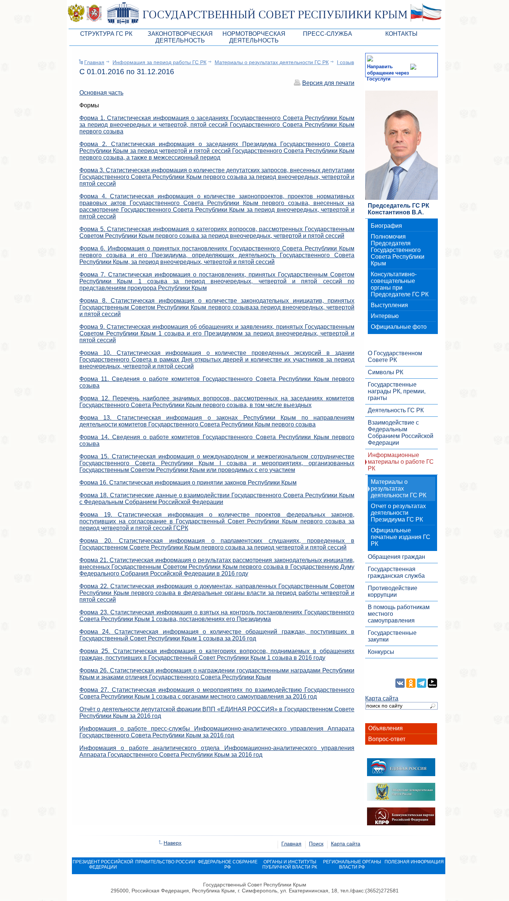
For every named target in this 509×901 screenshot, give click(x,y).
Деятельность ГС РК (396, 410)
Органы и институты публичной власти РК (289, 864)
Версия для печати (328, 83)
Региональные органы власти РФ (352, 864)
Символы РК (385, 372)
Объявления (385, 728)
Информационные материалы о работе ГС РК (401, 462)
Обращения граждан (396, 557)
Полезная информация (414, 861)
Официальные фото (399, 327)
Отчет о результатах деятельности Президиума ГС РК (398, 513)
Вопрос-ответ (386, 739)
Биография (386, 226)
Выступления (389, 305)
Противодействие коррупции (392, 591)
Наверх (172, 843)
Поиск (316, 844)
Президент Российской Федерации (103, 864)
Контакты (401, 34)
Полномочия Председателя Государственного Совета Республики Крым (397, 250)
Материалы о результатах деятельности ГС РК (272, 62)
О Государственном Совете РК (395, 356)
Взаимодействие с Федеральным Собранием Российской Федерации (400, 432)
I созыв (345, 62)
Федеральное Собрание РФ (227, 864)
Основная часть (101, 92)
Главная (94, 62)
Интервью (385, 316)
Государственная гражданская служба (396, 572)
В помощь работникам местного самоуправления (399, 614)
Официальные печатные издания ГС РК (400, 537)
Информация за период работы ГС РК (159, 62)
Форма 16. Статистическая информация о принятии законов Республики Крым (188, 482)
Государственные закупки (392, 636)
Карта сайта (381, 698)
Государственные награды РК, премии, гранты (397, 391)
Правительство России (165, 861)
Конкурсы (381, 652)
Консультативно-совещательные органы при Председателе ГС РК (400, 284)
